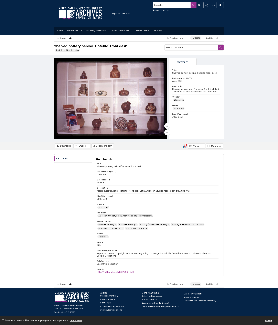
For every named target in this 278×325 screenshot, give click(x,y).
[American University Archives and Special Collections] (71, 297)
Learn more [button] (76, 320)
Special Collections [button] (120, 30)
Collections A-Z (74, 30)
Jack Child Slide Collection (67, 50)
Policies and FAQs (149, 299)
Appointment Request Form (112, 306)
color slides (179, 108)
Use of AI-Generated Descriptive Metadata (160, 306)
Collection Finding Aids (152, 296)
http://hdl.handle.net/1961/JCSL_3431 (115, 272)
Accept (268, 320)
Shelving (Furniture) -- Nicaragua (154, 224)
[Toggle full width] (167, 126)
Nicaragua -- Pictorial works (111, 228)
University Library (191, 297)
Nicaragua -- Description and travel (188, 224)
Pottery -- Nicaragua (128, 224)
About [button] (157, 30)
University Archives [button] (95, 30)
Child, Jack (179, 100)
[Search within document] (221, 47)
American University (193, 294)
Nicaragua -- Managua (137, 228)
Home (60, 30)
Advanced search (161, 10)
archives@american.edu (111, 310)
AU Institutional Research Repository (200, 301)
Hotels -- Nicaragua (107, 224)
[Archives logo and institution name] (80, 13)
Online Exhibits (143, 30)
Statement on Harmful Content (155, 303)
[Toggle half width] (167, 132)
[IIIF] (184, 145)
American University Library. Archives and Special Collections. (125, 216)
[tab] (182, 61)
